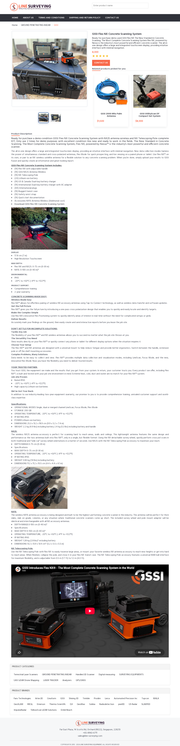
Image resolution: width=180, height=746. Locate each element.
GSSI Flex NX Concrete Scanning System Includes (36, 165)
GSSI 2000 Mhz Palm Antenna (111, 115)
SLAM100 (145, 704)
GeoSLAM (18, 704)
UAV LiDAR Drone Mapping (26, 680)
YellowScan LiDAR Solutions (44, 710)
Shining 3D (73, 698)
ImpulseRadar (20, 710)
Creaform (51, 698)
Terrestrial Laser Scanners (26, 674)
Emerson (41, 704)
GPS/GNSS (81, 680)
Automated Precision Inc (125, 698)
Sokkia (92, 704)
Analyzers (67, 680)
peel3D (121, 704)
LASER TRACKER (50, 680)
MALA (156, 698)
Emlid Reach (66, 710)
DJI (71, 704)
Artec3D (39, 698)
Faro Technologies (22, 698)
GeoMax (81, 704)
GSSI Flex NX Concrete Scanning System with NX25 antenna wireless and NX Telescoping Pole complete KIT (90, 139)
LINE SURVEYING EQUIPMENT (91, 744)
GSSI (62, 698)
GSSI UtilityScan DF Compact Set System (149, 115)
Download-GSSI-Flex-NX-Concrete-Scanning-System (39, 204)
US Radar (133, 704)
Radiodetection (106, 704)
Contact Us (112, 18)
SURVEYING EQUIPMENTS (131, 674)
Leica (107, 698)
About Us (28, 18)
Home (15, 18)
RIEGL (30, 704)
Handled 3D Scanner (85, 674)
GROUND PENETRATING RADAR (35, 25)
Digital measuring (107, 674)
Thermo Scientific (57, 704)
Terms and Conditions (51, 18)
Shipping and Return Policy (84, 18)
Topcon (145, 698)
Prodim (97, 698)
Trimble (86, 698)
